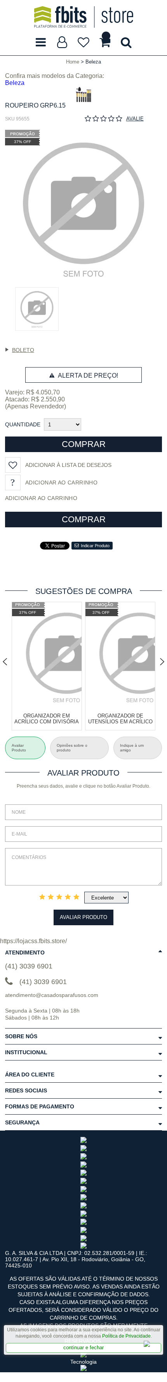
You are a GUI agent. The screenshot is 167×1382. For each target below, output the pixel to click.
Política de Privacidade (126, 1336)
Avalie (135, 119)
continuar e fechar (83, 1347)
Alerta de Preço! (87, 375)
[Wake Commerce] (83, 1369)
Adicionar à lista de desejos (68, 465)
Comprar (84, 444)
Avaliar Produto (83, 917)
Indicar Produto (95, 545)
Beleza (14, 83)
